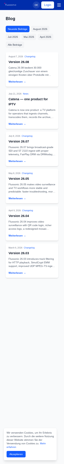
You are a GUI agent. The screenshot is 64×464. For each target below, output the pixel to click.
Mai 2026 (29, 36)
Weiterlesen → (17, 81)
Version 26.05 (19, 178)
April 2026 (45, 36)
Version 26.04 (19, 216)
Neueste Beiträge (17, 29)
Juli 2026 (13, 36)
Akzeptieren (16, 454)
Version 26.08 (19, 62)
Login (47, 4)
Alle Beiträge (15, 44)
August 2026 (40, 29)
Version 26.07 (19, 141)
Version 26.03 (19, 253)
